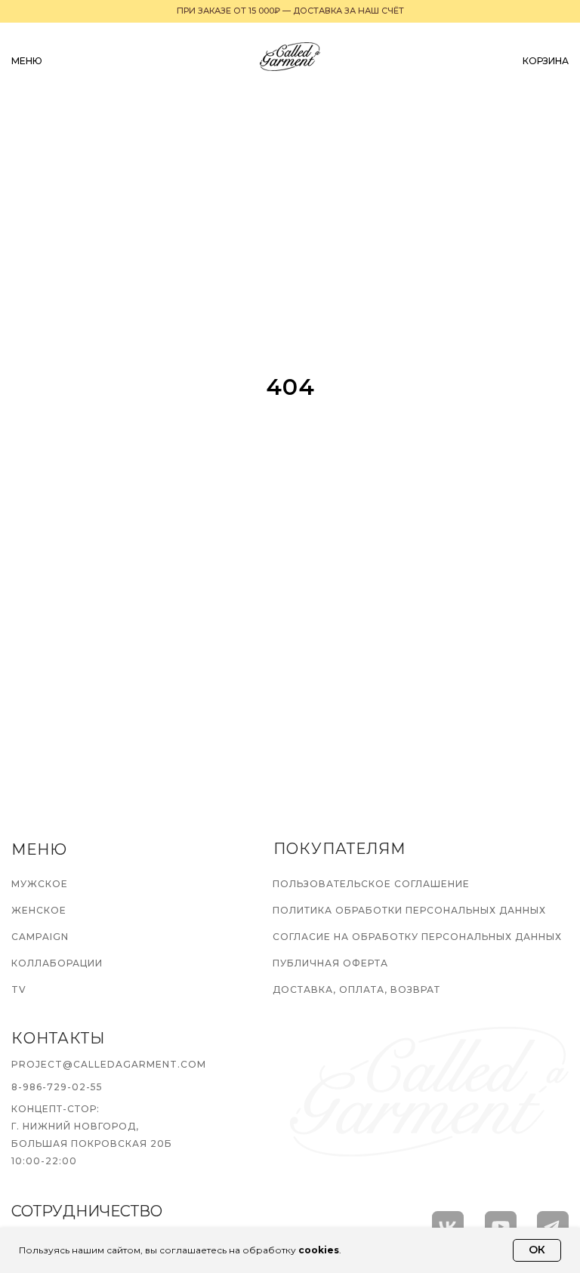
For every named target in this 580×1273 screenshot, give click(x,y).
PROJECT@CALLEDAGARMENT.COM (108, 1064)
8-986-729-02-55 (57, 1087)
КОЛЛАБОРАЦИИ (57, 963)
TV (18, 989)
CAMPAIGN (40, 936)
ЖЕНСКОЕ (38, 910)
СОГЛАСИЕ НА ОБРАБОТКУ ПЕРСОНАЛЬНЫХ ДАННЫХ (417, 936)
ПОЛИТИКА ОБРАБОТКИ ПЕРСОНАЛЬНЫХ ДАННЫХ (409, 910)
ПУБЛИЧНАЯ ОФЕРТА (330, 963)
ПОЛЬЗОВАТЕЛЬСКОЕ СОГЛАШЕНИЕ (371, 883)
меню (26, 60)
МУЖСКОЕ (39, 883)
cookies (318, 1250)
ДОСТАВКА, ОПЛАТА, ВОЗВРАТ (356, 989)
